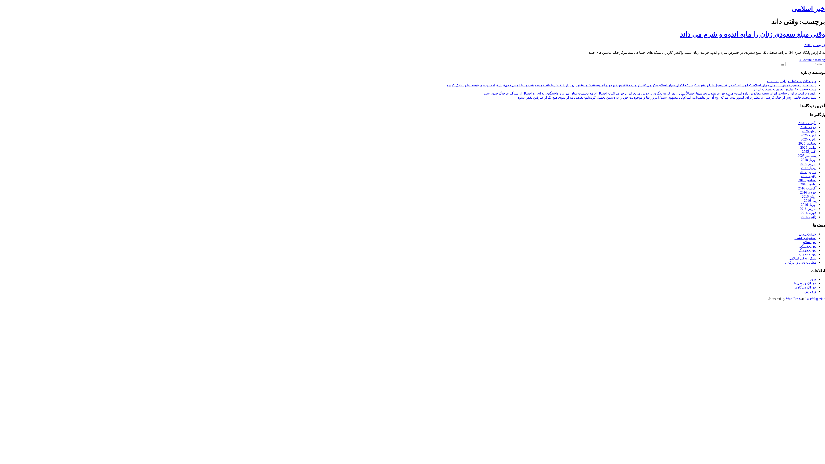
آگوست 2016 (807, 188)
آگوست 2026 (807, 123)
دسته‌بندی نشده (805, 238)
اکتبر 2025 (809, 151)
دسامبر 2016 (807, 180)
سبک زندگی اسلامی (802, 258)
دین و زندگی (807, 246)
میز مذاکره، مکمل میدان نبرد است (791, 81)
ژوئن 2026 (809, 131)
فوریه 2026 (808, 135)
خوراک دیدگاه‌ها (805, 287)
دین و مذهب (807, 254)
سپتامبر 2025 (807, 155)
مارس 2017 (808, 172)
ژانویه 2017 (808, 176)
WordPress (793, 299)
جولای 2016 (808, 192)
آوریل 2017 (808, 168)
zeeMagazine (816, 299)
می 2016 (810, 200)
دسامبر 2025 (807, 143)
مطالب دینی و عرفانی (800, 262)
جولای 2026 (808, 127)
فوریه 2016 (808, 213)
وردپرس (810, 291)
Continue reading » (812, 60)
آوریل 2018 (808, 160)
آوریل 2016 (808, 204)
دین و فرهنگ (807, 250)
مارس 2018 (808, 164)
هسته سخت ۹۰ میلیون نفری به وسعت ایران (785, 89)
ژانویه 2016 (808, 217)
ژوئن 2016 (809, 196)
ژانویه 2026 (808, 139)
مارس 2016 (808, 209)
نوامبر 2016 (808, 184)
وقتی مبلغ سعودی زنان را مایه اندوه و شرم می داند (752, 34)
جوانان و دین (807, 234)
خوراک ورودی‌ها (805, 283)
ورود (813, 279)
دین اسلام (809, 242)
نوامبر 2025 (808, 147)
